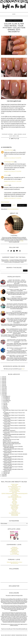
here (23, 368)
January (5, 473)
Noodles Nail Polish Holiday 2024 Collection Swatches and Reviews (17, 341)
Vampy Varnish (14, 511)
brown (20, 134)
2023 (3, 378)
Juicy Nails (14, 498)
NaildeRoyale (14, 549)
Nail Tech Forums (14, 563)
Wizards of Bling (14, 514)
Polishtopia (14, 509)
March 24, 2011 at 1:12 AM (12, 198)
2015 (3, 389)
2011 (3, 395)
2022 (3, 379)
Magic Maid (14, 499)
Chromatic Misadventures (14, 488)
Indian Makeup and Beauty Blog (14, 497)
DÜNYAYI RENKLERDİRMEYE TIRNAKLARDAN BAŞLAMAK (14, 493)
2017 (3, 386)
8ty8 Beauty (14, 547)
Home (13, 14)
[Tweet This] (12, 139)
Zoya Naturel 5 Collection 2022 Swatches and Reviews (16, 356)
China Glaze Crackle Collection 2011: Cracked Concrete (13, 447)
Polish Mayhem (14, 506)
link (8, 259)
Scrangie (14, 510)
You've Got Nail (14, 515)
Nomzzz (14, 503)
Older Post (21, 205)
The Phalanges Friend (9, 161)
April (4, 407)
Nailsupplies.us (14, 550)
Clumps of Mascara (15, 490)
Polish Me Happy (14, 507)
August (5, 401)
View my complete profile (14, 242)
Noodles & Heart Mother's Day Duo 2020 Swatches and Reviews (17, 304)
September (6, 400)
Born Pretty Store (14, 548)
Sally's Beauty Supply (14, 551)
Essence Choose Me (8, 445)
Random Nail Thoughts (9, 430)
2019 (3, 383)
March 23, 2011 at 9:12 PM (12, 171)
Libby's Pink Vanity (8, 150)
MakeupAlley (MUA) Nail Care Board (14, 562)
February (5, 471)
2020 (3, 382)
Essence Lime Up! (7, 440)
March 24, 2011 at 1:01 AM (12, 181)
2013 (3, 392)
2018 (3, 385)
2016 (3, 388)
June (4, 404)
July (4, 403)
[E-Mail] (21, 240)
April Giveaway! (17, 296)
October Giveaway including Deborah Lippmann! (16, 290)
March (5, 408)
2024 (3, 376)
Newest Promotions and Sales (11, 442)
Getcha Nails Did (14, 495)
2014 (3, 390)
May (4, 406)
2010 (3, 474)
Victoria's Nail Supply (14, 554)
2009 (3, 476)
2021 (3, 381)
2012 (3, 393)
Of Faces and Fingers (14, 505)
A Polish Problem (14, 484)
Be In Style (14, 485)
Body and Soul (15, 487)
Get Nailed (14, 494)
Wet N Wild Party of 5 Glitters (11, 439)
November (6, 397)
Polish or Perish (14, 508)
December (5, 396)
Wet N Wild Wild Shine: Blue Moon (11, 443)
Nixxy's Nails (14, 502)
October (5, 399)
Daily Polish (14, 492)
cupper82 (6, 185)
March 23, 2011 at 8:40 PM (12, 158)
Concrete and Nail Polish (14, 491)
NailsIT (14, 500)
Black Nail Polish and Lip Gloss (14, 486)
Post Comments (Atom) (12, 209)
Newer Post (7, 205)
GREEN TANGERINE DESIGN (19, 635)
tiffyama (6, 175)
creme (14, 135)
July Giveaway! (17, 311)
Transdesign (14, 552)
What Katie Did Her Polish (14, 513)
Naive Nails (14, 501)
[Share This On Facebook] (10, 139)
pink (17, 135)
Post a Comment (5, 202)
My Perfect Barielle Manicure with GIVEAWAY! (16, 348)
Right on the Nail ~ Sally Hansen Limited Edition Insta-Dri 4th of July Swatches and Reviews (17, 281)
